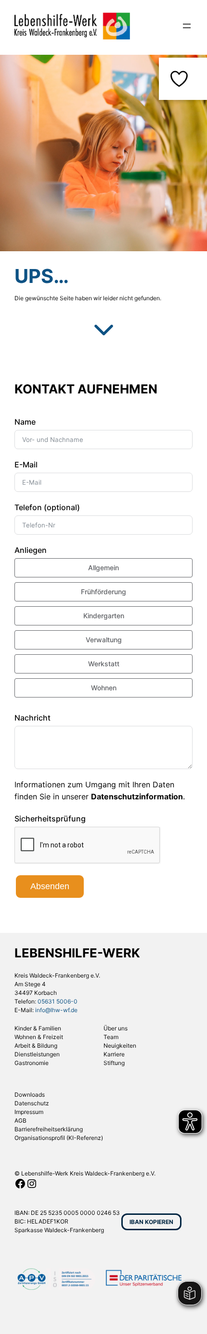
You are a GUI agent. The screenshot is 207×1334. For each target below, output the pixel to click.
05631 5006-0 (58, 1001)
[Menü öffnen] (187, 26)
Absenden (49, 886)
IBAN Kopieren (151, 1221)
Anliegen (30, 550)
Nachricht (32, 717)
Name (25, 422)
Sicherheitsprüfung (50, 818)
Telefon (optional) (47, 507)
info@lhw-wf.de (56, 1010)
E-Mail (26, 464)
